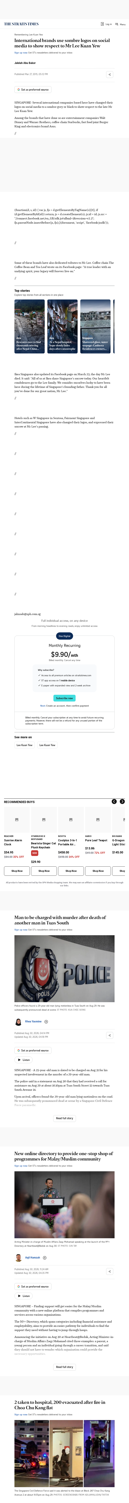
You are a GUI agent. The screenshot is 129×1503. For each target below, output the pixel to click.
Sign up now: (21, 52)
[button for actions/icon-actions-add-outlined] (46, 1022)
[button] (106, 24)
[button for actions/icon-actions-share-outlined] (109, 74)
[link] (21, 24)
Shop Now (17, 871)
